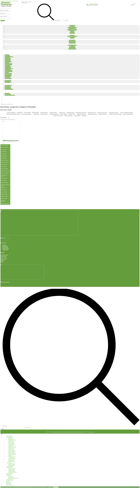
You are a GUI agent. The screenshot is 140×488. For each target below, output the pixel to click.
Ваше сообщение (3, 16)
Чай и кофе (84, 115)
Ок (53, 487)
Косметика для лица (102, 112)
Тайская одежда (63, 114)
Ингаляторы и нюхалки (81, 112)
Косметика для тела (113, 112)
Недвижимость (3, 259)
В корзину (4, 140)
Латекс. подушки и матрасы (126, 112)
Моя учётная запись (6, 287)
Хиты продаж (77, 115)
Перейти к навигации (4, 0)
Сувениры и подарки (53, 114)
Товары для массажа (58, 115)
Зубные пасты (62, 112)
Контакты (2, 260)
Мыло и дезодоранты (26, 114)
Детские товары (44, 112)
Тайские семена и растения (115, 114)
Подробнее (56, 487)
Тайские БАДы (71, 114)
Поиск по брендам (11, 112)
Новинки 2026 (36, 114)
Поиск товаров (57, 20)
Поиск (4, 288)
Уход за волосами (68, 115)
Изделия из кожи (70, 112)
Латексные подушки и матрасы (13, 114)
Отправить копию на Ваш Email (6, 104)
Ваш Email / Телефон (4, 10)
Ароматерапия (27, 112)
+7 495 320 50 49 (93, 4)
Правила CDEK (3, 256)
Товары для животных (128, 114)
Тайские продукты (102, 114)
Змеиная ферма (53, 112)
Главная (22, 1)
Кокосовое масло (92, 112)
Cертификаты (20, 112)
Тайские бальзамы (81, 114)
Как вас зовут (2, 13)
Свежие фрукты (44, 114)
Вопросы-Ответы (3, 257)
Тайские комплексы (92, 114)
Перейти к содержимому (13, 0)
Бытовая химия (35, 112)
